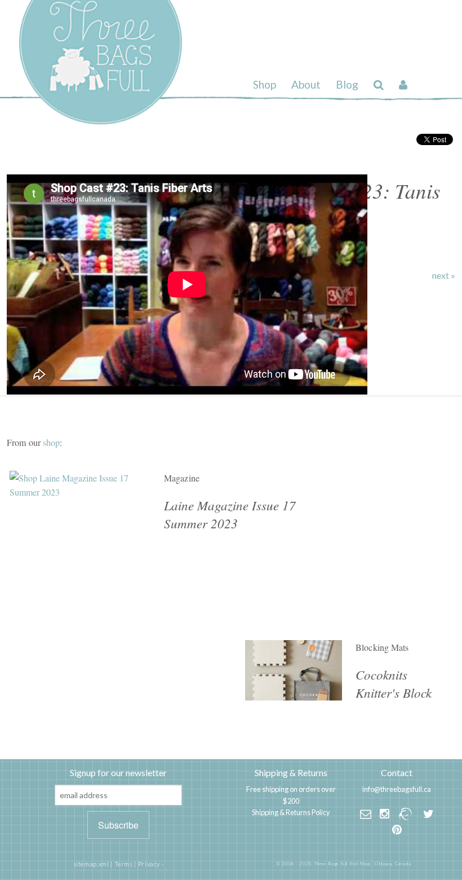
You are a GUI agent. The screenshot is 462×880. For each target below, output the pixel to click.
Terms (123, 864)
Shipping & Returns (291, 772)
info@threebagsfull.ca (396, 789)
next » (443, 275)
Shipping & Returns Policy (291, 812)
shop (51, 442)
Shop (264, 84)
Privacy (149, 864)
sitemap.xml (91, 864)
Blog (347, 84)
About (306, 84)
